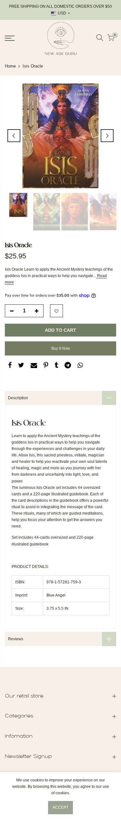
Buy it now (60, 348)
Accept (60, 807)
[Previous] (13, 135)
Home (10, 66)
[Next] (107, 135)
